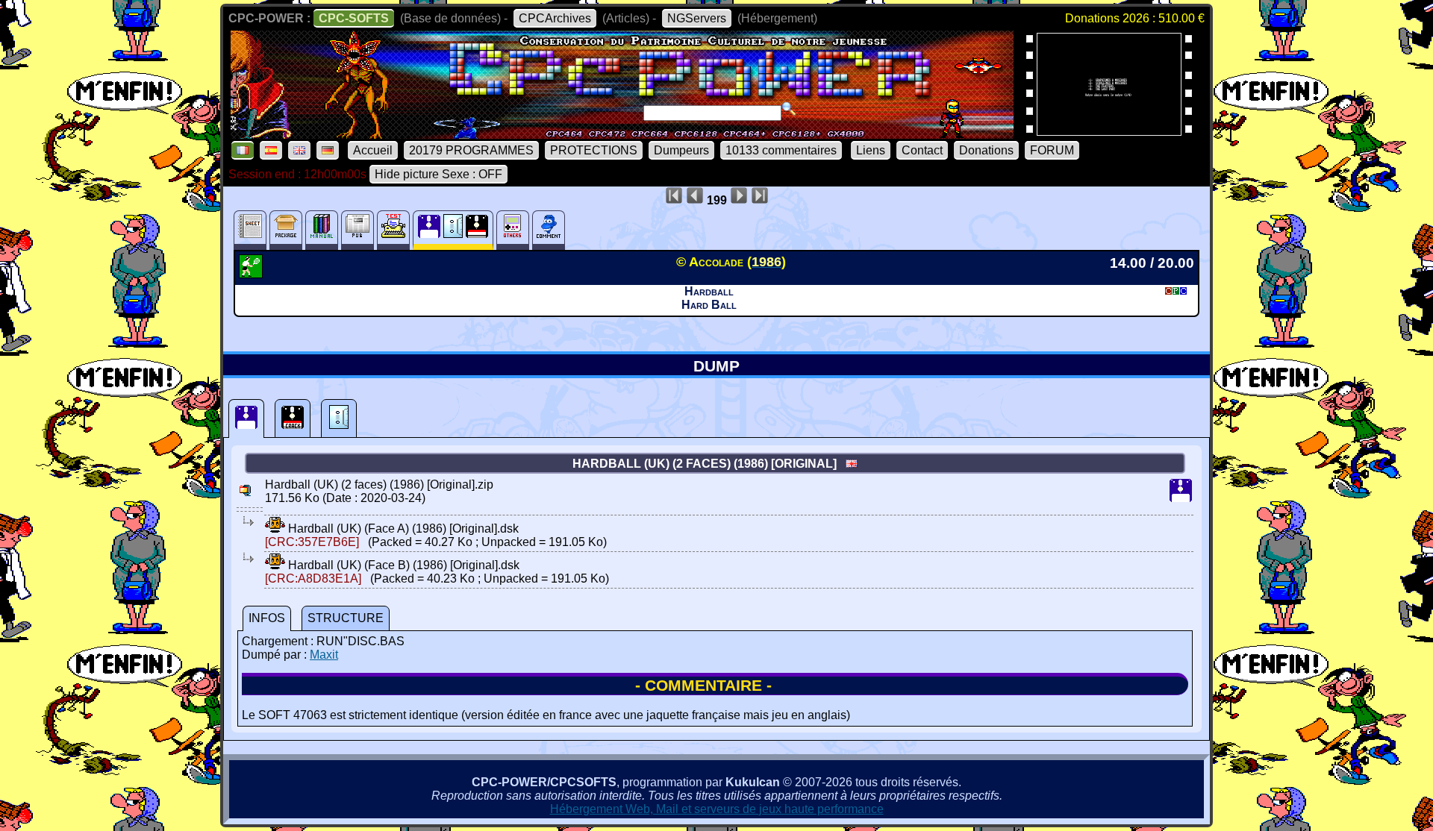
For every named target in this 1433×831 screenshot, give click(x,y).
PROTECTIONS (593, 150)
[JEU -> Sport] (252, 273)
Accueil (373, 150)
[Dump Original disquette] (246, 418)
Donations (986, 150)
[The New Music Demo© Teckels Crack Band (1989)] (1109, 131)
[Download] (275, 528)
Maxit (324, 654)
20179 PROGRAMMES (471, 150)
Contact (922, 150)
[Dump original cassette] (339, 418)
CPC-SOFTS (354, 18)
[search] (788, 108)
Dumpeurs (681, 150)
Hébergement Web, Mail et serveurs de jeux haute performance (717, 809)
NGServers (696, 18)
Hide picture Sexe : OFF (438, 174)
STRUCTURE (345, 618)
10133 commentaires (781, 150)
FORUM (1052, 150)
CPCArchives (555, 18)
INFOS (267, 618)
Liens (870, 150)
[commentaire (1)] (548, 230)
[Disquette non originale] (292, 418)
